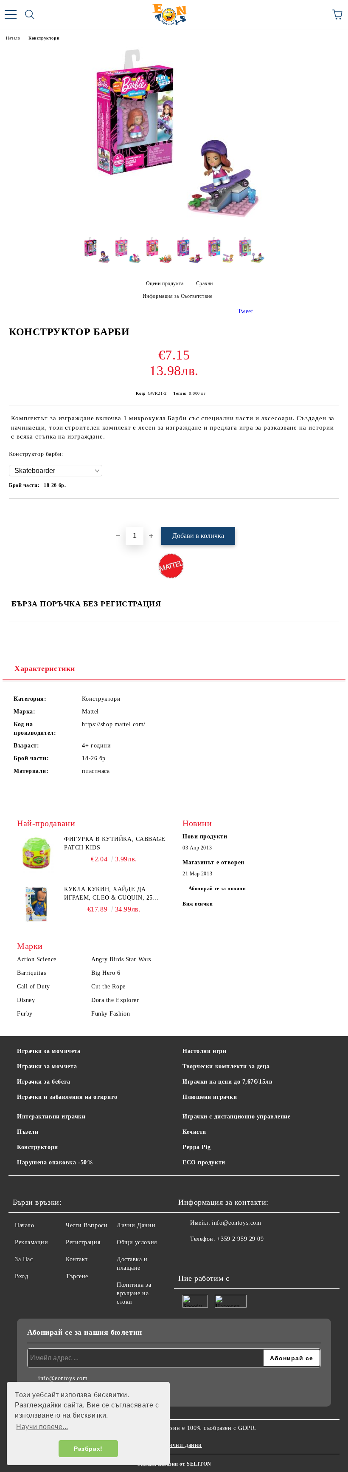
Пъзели (27, 1132)
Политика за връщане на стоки (134, 1293)
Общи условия (137, 1242)
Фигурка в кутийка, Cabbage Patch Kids (115, 843)
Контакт (77, 1259)
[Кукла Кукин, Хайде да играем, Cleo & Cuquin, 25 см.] (36, 904)
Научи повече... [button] (42, 1426)
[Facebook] (189, 1256)
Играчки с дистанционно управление (236, 1116)
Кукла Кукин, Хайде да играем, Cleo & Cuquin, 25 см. (108, 894)
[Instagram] (208, 1256)
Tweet (245, 311)
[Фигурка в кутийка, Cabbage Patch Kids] (36, 854)
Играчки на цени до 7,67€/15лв (227, 1082)
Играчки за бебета (43, 1082)
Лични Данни (136, 1225)
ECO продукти (203, 1162)
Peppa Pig (196, 1147)
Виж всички (197, 904)
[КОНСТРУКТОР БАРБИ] (174, 224)
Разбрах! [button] (88, 1448)
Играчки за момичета (49, 1051)
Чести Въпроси (86, 1225)
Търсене (77, 1276)
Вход (21, 1276)
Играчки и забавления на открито (67, 1097)
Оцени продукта (164, 283)
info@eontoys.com (236, 1223)
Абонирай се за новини (217, 889)
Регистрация (83, 1242)
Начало (13, 38)
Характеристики (44, 668)
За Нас (24, 1259)
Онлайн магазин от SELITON (174, 1464)
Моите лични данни (174, 1445)
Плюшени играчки (209, 1097)
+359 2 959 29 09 (240, 1239)
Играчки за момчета (47, 1066)
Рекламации (31, 1242)
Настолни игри (204, 1051)
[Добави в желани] (333, 513)
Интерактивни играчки (51, 1116)
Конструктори (43, 38)
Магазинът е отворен (213, 862)
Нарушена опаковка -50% (55, 1162)
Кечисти (194, 1132)
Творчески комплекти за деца (225, 1066)
